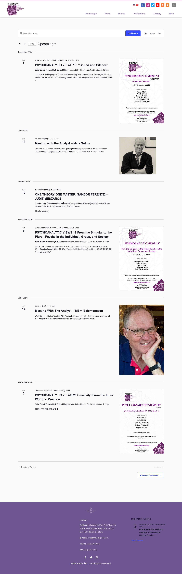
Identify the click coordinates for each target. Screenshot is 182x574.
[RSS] (167, 5)
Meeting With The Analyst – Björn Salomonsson (69, 310)
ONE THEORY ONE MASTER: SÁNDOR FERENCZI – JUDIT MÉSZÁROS (71, 196)
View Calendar (137, 540)
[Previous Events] (19, 43)
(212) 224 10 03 (93, 544)
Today (32, 43)
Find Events (133, 33)
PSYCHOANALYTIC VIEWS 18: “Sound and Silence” (71, 65)
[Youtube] (157, 5)
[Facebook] (143, 5)
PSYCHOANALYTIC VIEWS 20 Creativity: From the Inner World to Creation (74, 397)
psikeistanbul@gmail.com (97, 538)
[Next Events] (24, 43)
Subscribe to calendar (149, 475)
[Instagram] (148, 5)
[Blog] (162, 5)
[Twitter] (153, 5)
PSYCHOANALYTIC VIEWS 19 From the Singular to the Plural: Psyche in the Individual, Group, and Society (73, 234)
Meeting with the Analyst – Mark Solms (62, 143)
